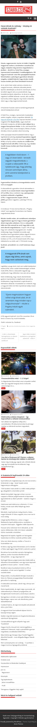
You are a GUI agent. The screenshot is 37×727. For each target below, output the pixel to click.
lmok (27, 326)
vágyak (3, 328)
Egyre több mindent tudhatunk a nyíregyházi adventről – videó (27, 336)
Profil (3, 686)
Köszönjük (4, 676)
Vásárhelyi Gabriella (17, 33)
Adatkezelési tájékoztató (9, 656)
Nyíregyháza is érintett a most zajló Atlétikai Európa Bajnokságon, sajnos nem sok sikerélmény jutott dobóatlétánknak (17, 599)
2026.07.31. (6, 414)
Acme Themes (18, 724)
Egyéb (4, 326)
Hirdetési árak (5, 660)
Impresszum (5, 666)
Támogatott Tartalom (17, 414)
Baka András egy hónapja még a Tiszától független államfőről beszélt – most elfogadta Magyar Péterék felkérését (17, 637)
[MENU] (35, 18)
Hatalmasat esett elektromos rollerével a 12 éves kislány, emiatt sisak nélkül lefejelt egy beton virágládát (17, 506)
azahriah (11, 326)
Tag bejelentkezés (6, 679)
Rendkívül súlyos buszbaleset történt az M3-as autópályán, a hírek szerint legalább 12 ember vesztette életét (16, 570)
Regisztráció (6, 672)
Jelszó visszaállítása (8, 682)
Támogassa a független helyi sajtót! (12, 689)
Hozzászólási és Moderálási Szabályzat (13, 663)
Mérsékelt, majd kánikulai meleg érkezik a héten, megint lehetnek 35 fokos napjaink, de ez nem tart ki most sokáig (18, 514)
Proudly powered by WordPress (10, 722)
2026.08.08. (6, 376)
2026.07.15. (6, 455)
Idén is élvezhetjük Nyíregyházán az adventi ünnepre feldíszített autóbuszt (9, 337)
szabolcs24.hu (15, 376)
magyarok (32, 326)
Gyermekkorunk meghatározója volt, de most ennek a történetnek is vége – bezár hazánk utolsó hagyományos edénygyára (18, 483)
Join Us (3, 670)
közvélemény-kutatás (19, 326)
